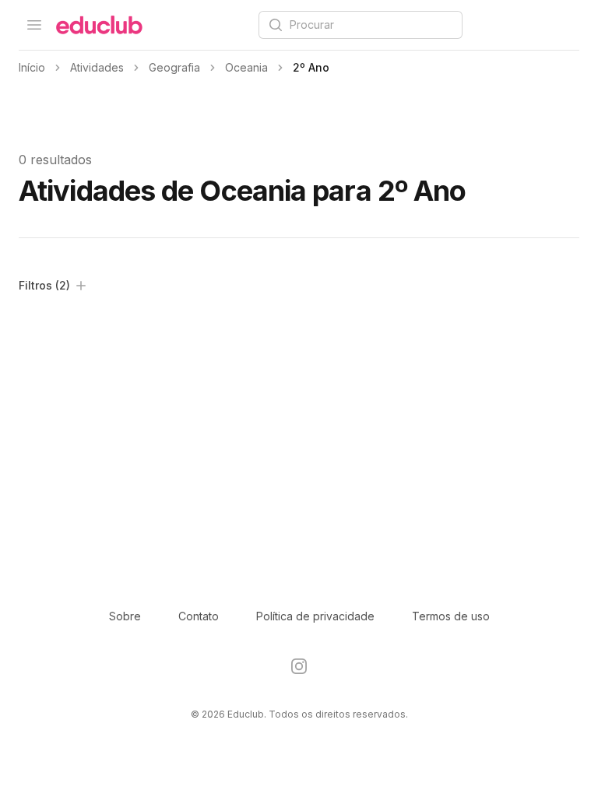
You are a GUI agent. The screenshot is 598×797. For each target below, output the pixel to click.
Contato (198, 616)
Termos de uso (451, 616)
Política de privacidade (315, 616)
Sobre (125, 616)
